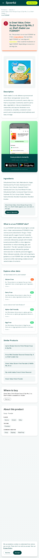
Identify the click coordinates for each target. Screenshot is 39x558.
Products (4, 10)
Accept (17, 553)
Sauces (11, 10)
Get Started (32, 3)
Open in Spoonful (12, 212)
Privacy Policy (7, 548)
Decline (7, 553)
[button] (18, 37)
